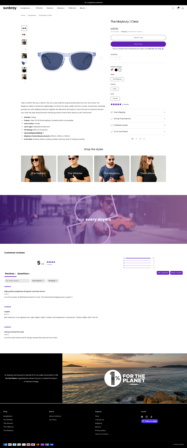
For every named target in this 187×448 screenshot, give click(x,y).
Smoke (115, 98)
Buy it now (138, 44)
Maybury (60, 8)
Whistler (39, 8)
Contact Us (99, 420)
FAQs (97, 416)
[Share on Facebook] (132, 139)
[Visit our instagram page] (146, 417)
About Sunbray (55, 416)
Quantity (114, 54)
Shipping (124, 32)
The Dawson (8, 423)
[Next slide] (101, 58)
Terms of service (101, 434)
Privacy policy (100, 430)
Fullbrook (72, 8)
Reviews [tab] (10, 273)
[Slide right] (24, 82)
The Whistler (8, 420)
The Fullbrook (8, 427)
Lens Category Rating (33, 133)
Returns (98, 427)
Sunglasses (25, 8)
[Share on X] (136, 139)
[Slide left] (24, 22)
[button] (112, 70)
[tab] (24, 274)
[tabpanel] (93, 311)
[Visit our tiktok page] (151, 417)
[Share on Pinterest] (140, 139)
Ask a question (163, 273)
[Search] (173, 8)
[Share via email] (144, 139)
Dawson (50, 8)
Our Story (52, 420)
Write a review (176, 273)
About (82, 8)
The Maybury (117, 79)
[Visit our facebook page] (142, 417)
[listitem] (93, 2)
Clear (115, 89)
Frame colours (116, 67)
